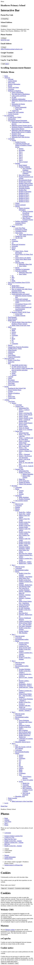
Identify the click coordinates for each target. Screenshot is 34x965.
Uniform (10, 353)
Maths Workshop (24, 497)
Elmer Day (22, 479)
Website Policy (8, 858)
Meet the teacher (20, 566)
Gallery (10, 799)
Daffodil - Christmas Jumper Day (25, 595)
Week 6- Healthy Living (26, 418)
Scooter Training (23, 631)
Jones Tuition (22, 266)
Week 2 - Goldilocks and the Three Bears (26, 438)
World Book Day (24, 606)
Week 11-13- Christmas (25, 429)
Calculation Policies (21, 231)
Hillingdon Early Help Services (21, 137)
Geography (15, 246)
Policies (10, 345)
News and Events (9, 358)
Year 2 (21, 153)
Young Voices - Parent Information (21, 251)
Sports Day (11, 362)
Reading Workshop (24, 499)
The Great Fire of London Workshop (24, 589)
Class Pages (11, 401)
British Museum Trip (25, 733)
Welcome (10, 79)
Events (21, 781)
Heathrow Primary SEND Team (21, 312)
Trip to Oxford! (23, 162)
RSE (9, 363)
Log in (7, 63)
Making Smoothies (27, 474)
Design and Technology (18, 244)
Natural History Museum (26, 777)
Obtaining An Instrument (22, 269)
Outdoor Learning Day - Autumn (13, 842)
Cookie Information (10, 857)
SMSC (10, 327)
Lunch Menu (11, 355)
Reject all (3, 888)
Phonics (17, 206)
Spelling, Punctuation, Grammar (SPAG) (21, 222)
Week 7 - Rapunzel (24, 454)
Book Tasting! (23, 165)
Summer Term (19, 469)
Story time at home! (24, 175)
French (21, 766)
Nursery (21, 148)
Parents (6, 386)
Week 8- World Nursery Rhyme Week (26, 423)
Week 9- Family (23, 426)
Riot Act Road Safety (25, 732)
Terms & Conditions (21, 271)
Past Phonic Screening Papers (27, 215)
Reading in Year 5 (24, 200)
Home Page (4, 806)
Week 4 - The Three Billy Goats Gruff (24, 445)
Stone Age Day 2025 (25, 647)
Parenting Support (20, 305)
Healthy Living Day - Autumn (13, 841)
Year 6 (21, 160)
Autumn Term (19, 406)
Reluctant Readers (24, 186)
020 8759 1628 (5, 40)
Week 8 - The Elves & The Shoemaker (25, 456)
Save (16, 963)
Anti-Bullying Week (24, 586)
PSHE (13, 281)
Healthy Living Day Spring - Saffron (24, 544)
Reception (22, 150)
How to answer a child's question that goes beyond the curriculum (22, 369)
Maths (13, 226)
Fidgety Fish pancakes (25, 484)
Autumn (14, 371)
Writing (17, 203)
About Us (7, 77)
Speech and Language (21, 299)
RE (20, 765)
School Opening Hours (14, 390)
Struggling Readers (24, 188)
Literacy (21, 768)
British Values (12, 320)
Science (14, 239)
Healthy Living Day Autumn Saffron (24, 532)
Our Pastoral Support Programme (17, 120)
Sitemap (6, 855)
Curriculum (11, 138)
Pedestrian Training (24, 725)
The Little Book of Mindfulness (21, 94)
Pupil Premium (12, 317)
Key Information (9, 115)
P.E (13, 276)
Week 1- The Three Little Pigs (24, 435)
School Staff (18, 314)
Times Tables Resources (26, 234)
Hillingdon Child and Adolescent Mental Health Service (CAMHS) (21, 131)
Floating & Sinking (24, 482)
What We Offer (19, 262)
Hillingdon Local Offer (18, 292)
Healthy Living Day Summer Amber (24, 526)
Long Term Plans (20, 228)
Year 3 (21, 155)
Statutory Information (14, 84)
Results (10, 86)
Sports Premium (12, 319)
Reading (17, 163)
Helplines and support (18, 135)
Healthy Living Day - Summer (13, 846)
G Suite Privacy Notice (14, 117)
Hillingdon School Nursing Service (22, 125)
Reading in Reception (25, 191)
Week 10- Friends (24, 428)
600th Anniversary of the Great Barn (22, 801)
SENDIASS (18, 310)
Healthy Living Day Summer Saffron (24, 523)
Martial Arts (25, 783)
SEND (10, 284)
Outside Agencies (20, 315)
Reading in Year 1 (24, 193)
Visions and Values (13, 87)
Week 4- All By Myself (25, 414)
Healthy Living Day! (25, 580)
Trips (20, 775)
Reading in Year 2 (24, 195)
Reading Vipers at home (26, 183)
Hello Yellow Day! (24, 578)
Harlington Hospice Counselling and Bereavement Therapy (22, 128)
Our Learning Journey (21, 500)
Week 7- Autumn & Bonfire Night (24, 420)
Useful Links (11, 398)
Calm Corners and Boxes (19, 95)
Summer (14, 375)
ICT (20, 760)
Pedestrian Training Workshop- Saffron (24, 547)
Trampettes (25, 785)
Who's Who (11, 82)
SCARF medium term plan (19, 367)
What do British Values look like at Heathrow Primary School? (22, 323)
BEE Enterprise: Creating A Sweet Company (27, 789)
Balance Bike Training (26, 476)
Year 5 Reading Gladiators (26, 172)
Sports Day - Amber (24, 514)
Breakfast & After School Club (17, 388)
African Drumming (24, 604)
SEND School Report (18, 287)
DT (20, 763)
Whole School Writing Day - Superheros (25, 602)
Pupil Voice (18, 109)
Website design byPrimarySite (13, 865)
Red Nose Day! (23, 613)
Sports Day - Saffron (25, 512)
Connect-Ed (15, 110)
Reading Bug (22, 190)
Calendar (10, 376)
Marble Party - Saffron (25, 563)
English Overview (20, 142)
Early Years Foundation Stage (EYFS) (19, 282)
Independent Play (24, 408)
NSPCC (21, 728)
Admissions (11, 352)
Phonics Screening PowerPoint (27, 212)
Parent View (11, 396)
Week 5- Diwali (23, 416)
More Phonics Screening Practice (27, 218)
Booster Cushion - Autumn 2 (24, 681)
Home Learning (12, 798)
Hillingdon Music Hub (25, 264)
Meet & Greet (19, 504)
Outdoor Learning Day (25, 621)
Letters (10, 378)
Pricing (17, 267)
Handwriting (18, 224)
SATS (9, 395)
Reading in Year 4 (24, 198)
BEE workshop (23, 730)
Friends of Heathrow (14, 393)
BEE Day (21, 656)
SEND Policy (15, 286)
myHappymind (16, 105)
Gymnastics (22, 773)
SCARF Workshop (24, 608)
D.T (13, 342)
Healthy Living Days (14, 360)
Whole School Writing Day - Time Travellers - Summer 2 (25, 695)
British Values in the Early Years (21, 325)
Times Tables (19, 233)
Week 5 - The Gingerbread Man (24, 448)
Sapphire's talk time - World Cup (25, 706)
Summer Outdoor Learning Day (24, 643)
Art (13, 243)
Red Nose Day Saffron (25, 553)
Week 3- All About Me (25, 413)
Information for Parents (18, 104)
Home (6, 76)
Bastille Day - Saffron (25, 562)
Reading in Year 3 (24, 196)
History (14, 248)
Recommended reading (21, 570)
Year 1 (21, 152)
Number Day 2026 (20, 236)
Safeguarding (12, 119)
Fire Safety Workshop (25, 626)
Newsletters (11, 380)
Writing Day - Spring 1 (25, 685)
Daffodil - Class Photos (25, 576)
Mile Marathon (23, 633)
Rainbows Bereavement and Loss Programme (23, 308)
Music (13, 249)
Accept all (10, 888)
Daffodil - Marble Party (25, 585)
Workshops (18, 495)
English (14, 140)
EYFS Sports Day (24, 481)
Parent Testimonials (20, 107)
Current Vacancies (13, 114)
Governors (11, 89)
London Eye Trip (24, 646)
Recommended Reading (22, 752)
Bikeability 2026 (20, 796)
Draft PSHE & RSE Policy (19, 365)
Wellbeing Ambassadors (18, 99)
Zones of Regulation (17, 92)
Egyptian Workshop (24, 669)
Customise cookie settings (22, 888)
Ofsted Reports (12, 350)
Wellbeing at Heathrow (14, 91)
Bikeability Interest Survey (22, 742)
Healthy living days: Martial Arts (24, 736)
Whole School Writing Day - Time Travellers (25, 623)
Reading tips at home (25, 181)
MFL (13, 277)
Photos (17, 489)
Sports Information (13, 381)
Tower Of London (27, 780)
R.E (13, 279)
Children (6, 400)
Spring (13, 373)
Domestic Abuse (16, 133)
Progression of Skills (21, 229)
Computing (15, 241)
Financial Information (14, 357)
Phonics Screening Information (24, 209)
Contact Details (12, 81)
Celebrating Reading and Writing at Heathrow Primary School (23, 145)
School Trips (11, 385)
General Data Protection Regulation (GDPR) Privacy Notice (18, 347)
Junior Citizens (26, 786)
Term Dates (11, 383)
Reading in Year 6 (24, 201)
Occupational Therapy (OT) (23, 304)
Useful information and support (20, 294)
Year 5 (21, 158)
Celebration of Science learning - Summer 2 (25, 709)
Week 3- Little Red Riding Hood (24, 442)
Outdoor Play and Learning (16, 112)
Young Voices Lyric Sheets (23, 257)
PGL (16, 745)
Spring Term (18, 431)
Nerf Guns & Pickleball (26, 794)
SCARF (14, 97)
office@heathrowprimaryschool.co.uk (11, 49)
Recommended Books (25, 180)
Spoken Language (20, 205)
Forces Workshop (24, 720)
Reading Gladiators (24, 167)
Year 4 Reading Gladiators (26, 169)
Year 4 (21, 157)
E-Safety (10, 391)
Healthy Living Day (24, 472)
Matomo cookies (10, 929)
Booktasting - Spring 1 (25, 684)
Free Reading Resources (26, 185)
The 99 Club (18, 238)
